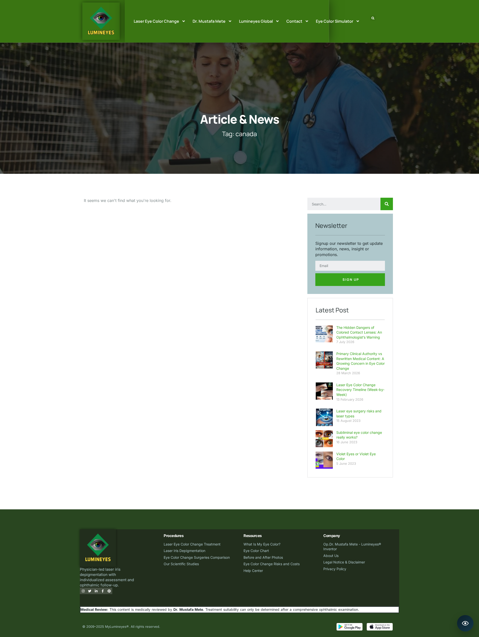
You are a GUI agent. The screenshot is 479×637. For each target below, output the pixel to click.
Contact (294, 21)
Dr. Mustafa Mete (209, 21)
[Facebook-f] (102, 591)
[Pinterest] (109, 591)
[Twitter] (89, 591)
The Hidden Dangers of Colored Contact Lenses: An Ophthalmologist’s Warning (359, 332)
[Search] (386, 204)
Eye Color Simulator (334, 21)
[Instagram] (83, 591)
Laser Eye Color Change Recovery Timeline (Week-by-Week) (360, 390)
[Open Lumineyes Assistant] (465, 623)
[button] (372, 18)
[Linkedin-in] (96, 591)
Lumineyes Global (256, 21)
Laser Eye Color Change (156, 21)
